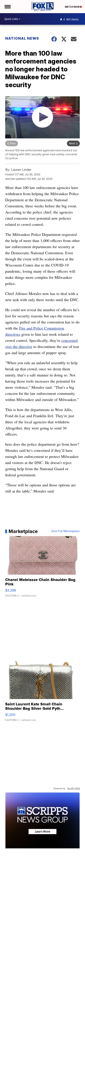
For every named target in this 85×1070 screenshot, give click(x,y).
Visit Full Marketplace (65, 531)
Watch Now (72, 6)
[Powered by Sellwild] (73, 788)
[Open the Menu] (7, 6)
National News (22, 38)
